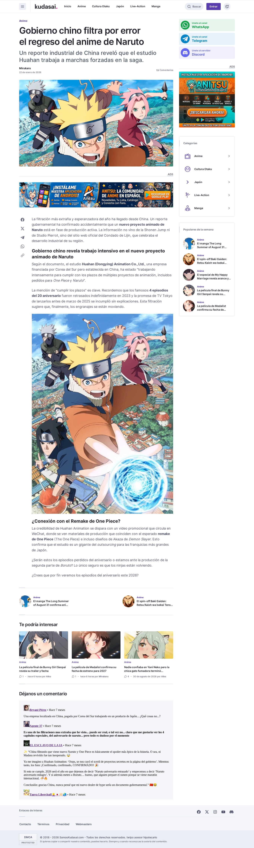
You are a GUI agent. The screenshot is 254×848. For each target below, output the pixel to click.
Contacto (25, 824)
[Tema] (227, 6)
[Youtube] (223, 812)
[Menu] (22, 6)
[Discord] (231, 812)
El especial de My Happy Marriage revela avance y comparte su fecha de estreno (213, 280)
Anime (82, 6)
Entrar (214, 6)
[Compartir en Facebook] (22, 219)
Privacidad (62, 824)
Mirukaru (25, 68)
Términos (43, 824)
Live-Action (137, 6)
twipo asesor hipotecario (142, 837)
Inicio (67, 6)
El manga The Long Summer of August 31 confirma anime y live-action (51, 604)
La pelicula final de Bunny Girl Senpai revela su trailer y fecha (42, 669)
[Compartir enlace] (22, 255)
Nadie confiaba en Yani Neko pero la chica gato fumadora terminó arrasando (146, 671)
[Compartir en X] (22, 228)
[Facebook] (198, 812)
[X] (207, 812)
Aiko (48, 676)
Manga (156, 6)
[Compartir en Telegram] (22, 237)
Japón (120, 6)
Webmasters (84, 824)
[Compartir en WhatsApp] (22, 246)
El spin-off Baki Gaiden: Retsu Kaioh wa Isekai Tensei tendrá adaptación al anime (155, 604)
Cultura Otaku (101, 6)
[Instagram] (215, 812)
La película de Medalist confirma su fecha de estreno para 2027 (94, 669)
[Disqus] (96, 749)
